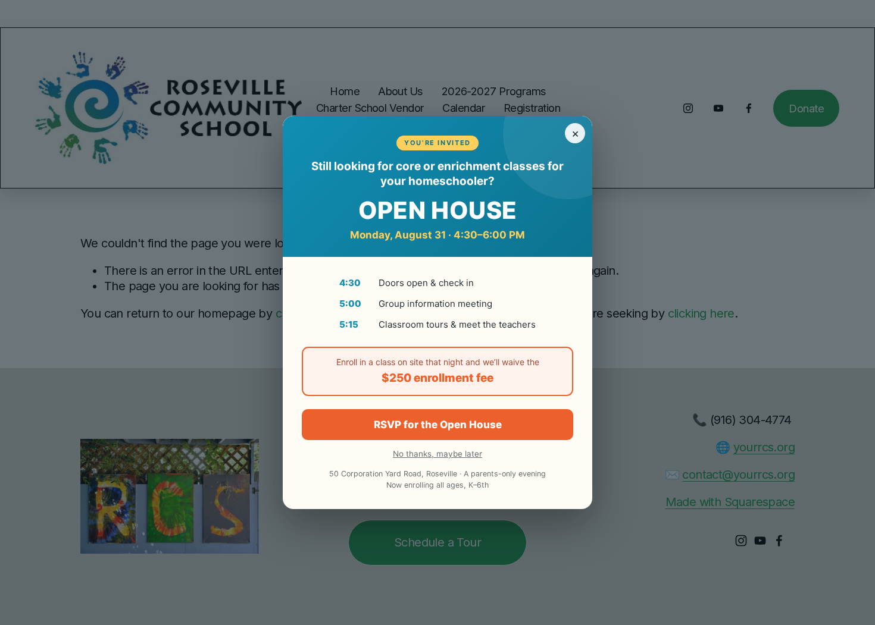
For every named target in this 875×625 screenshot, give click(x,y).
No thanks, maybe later (437, 453)
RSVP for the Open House (438, 425)
